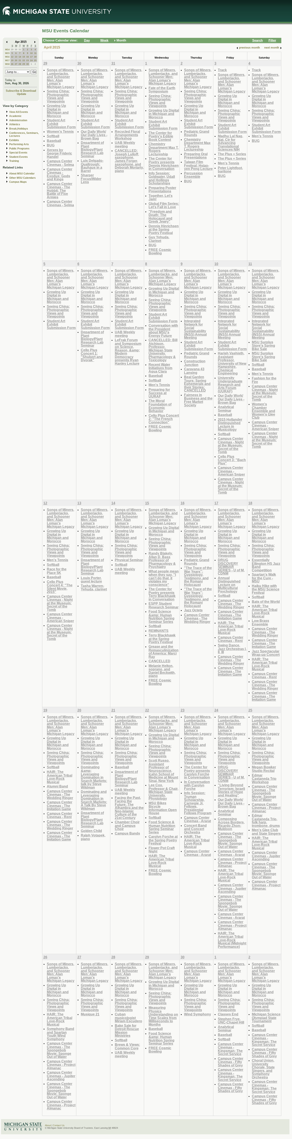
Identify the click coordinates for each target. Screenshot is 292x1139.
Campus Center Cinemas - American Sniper (231, 471)
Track (222, 70)
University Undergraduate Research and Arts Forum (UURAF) (230, 384)
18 (35, 57)
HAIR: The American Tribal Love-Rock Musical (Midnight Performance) (232, 940)
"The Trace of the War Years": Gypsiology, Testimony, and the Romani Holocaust (198, 576)
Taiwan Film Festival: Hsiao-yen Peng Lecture (198, 165)
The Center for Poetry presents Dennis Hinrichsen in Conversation (164, 163)
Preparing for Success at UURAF (159, 393)
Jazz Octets (193, 610)
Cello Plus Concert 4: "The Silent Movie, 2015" (59, 587)
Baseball (54, 141)
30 (16, 49)
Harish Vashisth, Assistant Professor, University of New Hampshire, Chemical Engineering (232, 363)
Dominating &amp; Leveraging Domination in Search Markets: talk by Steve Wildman (94, 777)
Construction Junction (194, 363)
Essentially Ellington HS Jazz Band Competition (266, 565)
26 (12, 64)
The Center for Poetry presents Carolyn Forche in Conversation (197, 772)
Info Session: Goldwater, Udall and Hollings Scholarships (162, 178)
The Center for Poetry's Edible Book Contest (161, 136)
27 (16, 64)
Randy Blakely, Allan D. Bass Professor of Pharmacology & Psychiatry (162, 560)
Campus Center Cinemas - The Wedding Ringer (197, 618)
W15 (7, 53)
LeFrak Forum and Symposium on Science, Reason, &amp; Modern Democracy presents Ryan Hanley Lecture (128, 351)
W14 (7, 49)
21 (20, 60)
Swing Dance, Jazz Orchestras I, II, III (232, 648)
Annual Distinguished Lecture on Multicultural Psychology (229, 584)
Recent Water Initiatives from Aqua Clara (160, 368)
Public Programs (19, 148)
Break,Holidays (18, 128)
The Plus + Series (232, 154)
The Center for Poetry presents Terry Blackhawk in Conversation (162, 594)
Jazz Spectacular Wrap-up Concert (266, 653)
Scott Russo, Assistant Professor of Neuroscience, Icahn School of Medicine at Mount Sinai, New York (163, 770)
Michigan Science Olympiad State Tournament (266, 1017)
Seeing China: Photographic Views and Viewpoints (58, 96)
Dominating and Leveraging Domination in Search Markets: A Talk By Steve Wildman (94, 800)
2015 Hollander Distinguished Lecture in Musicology (230, 425)
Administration (18, 120)
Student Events (18, 156)
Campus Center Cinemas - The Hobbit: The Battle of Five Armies (59, 190)
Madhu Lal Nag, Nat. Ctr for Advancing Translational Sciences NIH (230, 142)
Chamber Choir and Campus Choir (127, 825)
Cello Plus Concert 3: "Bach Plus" (232, 459)
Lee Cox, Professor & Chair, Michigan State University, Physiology (163, 791)
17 (31, 57)
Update (21, 94)
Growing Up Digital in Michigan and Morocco (58, 111)
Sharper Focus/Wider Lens (91, 178)
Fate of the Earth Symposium (162, 89)
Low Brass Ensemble (260, 622)
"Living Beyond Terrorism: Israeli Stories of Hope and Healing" (231, 790)
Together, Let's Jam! (161, 197)
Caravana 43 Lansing (194, 371)
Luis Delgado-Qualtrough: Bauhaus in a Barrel (92, 166)
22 (23, 60)
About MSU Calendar (22, 173)
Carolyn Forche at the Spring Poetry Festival (163, 840)
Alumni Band (57, 786)
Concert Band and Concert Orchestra (195, 828)
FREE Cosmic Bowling (160, 251)
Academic (15, 116)
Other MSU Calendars (22, 177)
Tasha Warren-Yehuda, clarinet (94, 587)
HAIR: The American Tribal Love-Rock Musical (230, 628)
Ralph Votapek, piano (93, 837)
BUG (51, 145)
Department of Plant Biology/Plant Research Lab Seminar (92, 149)
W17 (7, 60)
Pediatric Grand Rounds (196, 133)
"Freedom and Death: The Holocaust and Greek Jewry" (160, 217)
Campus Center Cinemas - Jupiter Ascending (232, 888)
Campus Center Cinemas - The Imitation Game (230, 614)
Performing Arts (19, 144)
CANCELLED (159, 661)
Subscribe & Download (21, 90)
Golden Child (91, 831)
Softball (53, 136)
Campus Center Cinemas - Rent (230, 639)
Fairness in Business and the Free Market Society (198, 400)
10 (31, 53)
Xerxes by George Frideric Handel (59, 153)
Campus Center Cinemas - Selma (60, 163)
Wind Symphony (197, 1014)
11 (35, 53)
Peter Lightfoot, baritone (230, 169)
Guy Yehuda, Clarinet (159, 239)
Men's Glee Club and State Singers (266, 831)
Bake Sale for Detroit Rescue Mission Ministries (127, 1031)
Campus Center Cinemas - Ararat (197, 819)
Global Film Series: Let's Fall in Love (164, 205)
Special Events (18, 152)
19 (12, 60)
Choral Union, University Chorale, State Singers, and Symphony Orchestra (263, 1068)
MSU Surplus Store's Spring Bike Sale (263, 345)
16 (27, 57)
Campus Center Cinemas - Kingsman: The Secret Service (230, 1049)
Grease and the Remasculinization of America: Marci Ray (163, 652)
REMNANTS (158, 631)
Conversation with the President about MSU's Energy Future (163, 330)
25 (35, 60)
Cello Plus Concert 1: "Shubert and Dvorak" (92, 355)
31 (20, 49)
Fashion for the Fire (264, 380)
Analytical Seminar (226, 408)
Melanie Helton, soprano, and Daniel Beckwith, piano (162, 671)
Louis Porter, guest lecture (91, 579)
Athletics (14, 124)
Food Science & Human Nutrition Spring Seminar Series (162, 827)
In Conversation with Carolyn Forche (197, 785)
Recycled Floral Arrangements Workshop (127, 135)
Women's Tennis (60, 131)
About (48, 1125)
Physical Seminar (129, 560)
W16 (7, 57)
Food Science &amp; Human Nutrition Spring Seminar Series (161, 616)
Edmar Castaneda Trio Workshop (264, 778)
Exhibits (14, 140)
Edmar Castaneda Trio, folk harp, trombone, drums (266, 820)
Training (14, 160)
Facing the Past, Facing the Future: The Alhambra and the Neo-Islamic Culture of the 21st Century (129, 808)
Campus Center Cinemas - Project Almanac (232, 862)
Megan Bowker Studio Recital (264, 769)
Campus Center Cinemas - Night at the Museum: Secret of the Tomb (231, 445)
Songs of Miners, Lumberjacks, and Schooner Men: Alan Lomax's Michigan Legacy (60, 78)
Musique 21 (90, 1014)
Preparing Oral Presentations (196, 155)
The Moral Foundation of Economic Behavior (160, 406)
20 (16, 60)
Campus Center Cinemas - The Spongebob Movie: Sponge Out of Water (230, 840)
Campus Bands (127, 833)
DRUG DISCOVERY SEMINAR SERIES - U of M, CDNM (231, 566)
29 (12, 49)
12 (12, 57)
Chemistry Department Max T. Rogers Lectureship (163, 149)
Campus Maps (18, 181)
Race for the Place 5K (56, 571)
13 (16, 57)
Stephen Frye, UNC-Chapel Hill (231, 1020)
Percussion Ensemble (193, 175)
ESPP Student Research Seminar (163, 605)
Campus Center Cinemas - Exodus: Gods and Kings (59, 174)
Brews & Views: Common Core (127, 1046)
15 (23, 57)
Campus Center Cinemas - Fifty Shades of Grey (230, 1061)
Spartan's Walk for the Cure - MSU (264, 577)
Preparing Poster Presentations (162, 189)
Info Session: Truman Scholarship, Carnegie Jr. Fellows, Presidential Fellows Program (197, 803)
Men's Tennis (228, 163)
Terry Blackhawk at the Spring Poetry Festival (162, 638)
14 (20, 57)
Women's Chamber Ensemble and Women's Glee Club (263, 410)
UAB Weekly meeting (125, 144)
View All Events (18, 112)
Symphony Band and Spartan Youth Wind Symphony (60, 1034)
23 (27, 60)
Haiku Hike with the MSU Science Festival (265, 589)
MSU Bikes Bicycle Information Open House (163, 808)
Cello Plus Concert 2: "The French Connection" (164, 418)
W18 (7, 64)
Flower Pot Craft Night (162, 849)
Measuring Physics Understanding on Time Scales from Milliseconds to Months (163, 1016)
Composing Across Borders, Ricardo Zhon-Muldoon (231, 824)
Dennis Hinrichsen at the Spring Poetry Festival (164, 229)
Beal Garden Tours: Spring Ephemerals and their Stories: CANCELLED (197, 383)
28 (20, 64)
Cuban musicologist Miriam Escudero (128, 1017)
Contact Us (59, 1125)
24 (31, 60)
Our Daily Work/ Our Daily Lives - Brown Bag (94, 135)
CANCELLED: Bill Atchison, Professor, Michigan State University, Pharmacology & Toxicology (163, 350)
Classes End (228, 1014)
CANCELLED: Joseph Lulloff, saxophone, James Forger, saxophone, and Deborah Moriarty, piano (129, 161)
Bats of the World (266, 601)
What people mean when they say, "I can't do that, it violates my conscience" (164, 578)
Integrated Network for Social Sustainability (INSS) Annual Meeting (195, 329)
